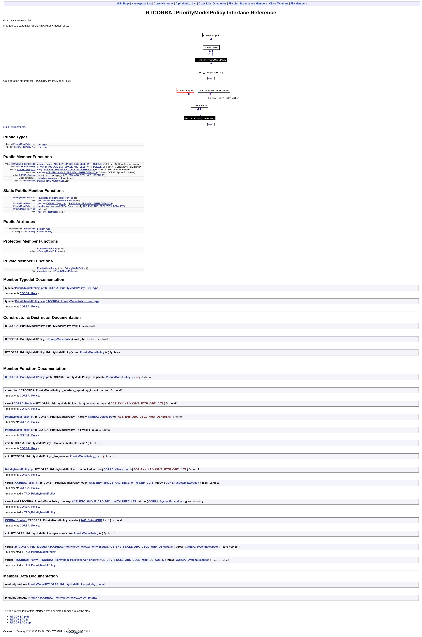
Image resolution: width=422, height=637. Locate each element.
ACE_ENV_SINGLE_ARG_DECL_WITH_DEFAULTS (79, 164)
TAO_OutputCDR (55, 181)
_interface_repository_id (49, 178)
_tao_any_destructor (47, 212)
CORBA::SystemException (182, 482)
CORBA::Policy (29, 293)
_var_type (42, 147)
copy (39, 169)
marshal (41, 181)
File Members (298, 3)
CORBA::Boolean (27, 175)
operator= (42, 271)
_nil (39, 209)
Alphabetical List (186, 3)
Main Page (123, 3)
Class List (204, 3)
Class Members (278, 3)
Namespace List (142, 3)
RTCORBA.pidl (19, 616)
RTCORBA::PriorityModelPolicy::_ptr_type (71, 288)
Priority (32, 231)
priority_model (44, 164)
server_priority (44, 167)
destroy (41, 172)
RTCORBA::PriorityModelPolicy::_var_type (72, 301)
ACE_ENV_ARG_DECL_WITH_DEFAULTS (84, 175)
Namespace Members (253, 3)
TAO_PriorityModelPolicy (40, 493)
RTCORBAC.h (19, 619)
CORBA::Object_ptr (56, 203)
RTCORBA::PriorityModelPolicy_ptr (27, 377)
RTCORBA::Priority (26, 167)
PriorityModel (29, 229)
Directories (219, 3)
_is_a (40, 175)
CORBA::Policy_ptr (26, 169)
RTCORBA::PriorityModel (23, 164)
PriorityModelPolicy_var (24, 147)
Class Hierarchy (164, 3)
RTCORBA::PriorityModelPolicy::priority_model (77, 546)
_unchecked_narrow (47, 206)
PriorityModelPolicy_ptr (24, 144)
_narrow (41, 203)
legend (211, 78)
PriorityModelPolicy (47, 248)
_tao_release (43, 200)
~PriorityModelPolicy (48, 251)
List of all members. (14, 127)
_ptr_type (42, 144)
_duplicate (42, 198)
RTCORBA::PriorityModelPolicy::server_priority (68, 559)
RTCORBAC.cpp (20, 622)
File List (233, 3)
